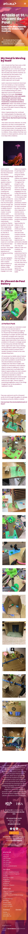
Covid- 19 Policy (8, 906)
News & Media (7, 904)
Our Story (6, 855)
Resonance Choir (8, 878)
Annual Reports (8, 899)
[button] (25, 3)
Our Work (6, 870)
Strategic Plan (7, 893)
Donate (18, 910)
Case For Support (8, 891)
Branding (6, 900)
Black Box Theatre (8, 885)
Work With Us (7, 916)
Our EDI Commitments (10, 866)
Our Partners (7, 862)
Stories (5, 912)
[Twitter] (14, 829)
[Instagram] (17, 829)
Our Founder (7, 858)
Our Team (6, 860)
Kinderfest (6, 879)
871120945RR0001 (16, 840)
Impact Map (7, 902)
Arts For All (7, 852)
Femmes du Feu (15, 845)
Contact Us (6, 914)
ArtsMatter (6, 881)
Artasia (5, 876)
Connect (6, 910)
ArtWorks (6, 883)
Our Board (6, 864)
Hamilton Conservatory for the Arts (14, 813)
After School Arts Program (11, 874)
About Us (6, 857)
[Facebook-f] (11, 829)
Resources (7, 889)
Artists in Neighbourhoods (11, 872)
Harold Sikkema (12, 844)
